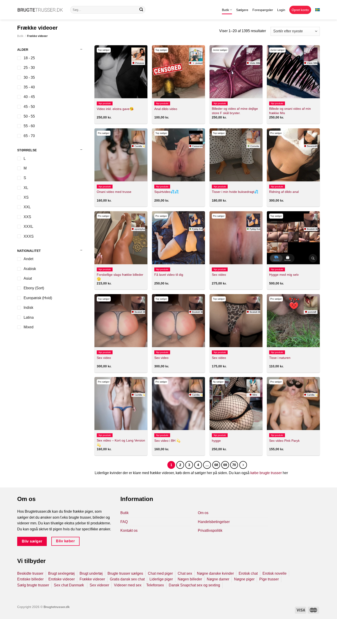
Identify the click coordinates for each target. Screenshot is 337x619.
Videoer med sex (127, 585)
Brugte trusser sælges (125, 573)
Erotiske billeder (30, 579)
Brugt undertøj (91, 573)
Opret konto (300, 10)
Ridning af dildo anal (284, 192)
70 (234, 465)
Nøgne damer (218, 579)
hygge (216, 440)
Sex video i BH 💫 (167, 440)
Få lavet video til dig (168, 274)
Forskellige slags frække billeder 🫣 (120, 277)
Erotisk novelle (274, 573)
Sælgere (242, 10)
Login (281, 10)
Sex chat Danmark (69, 585)
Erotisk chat (248, 573)
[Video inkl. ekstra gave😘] (120, 71)
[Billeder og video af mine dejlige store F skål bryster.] (236, 71)
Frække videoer (92, 579)
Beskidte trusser (30, 573)
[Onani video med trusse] (120, 154)
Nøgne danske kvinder (215, 573)
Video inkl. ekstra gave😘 (115, 109)
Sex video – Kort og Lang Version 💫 (121, 443)
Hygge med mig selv (284, 274)
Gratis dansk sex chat (127, 579)
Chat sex (185, 573)
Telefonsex (155, 585)
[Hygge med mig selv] (293, 237)
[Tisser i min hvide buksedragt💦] (236, 154)
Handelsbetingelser (214, 522)
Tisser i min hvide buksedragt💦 (235, 192)
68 (216, 465)
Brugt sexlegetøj (61, 573)
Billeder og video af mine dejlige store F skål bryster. (235, 111)
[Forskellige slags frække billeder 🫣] (120, 237)
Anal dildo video (165, 109)
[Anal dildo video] (178, 71)
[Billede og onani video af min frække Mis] (293, 71)
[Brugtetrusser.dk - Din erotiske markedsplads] (40, 10)
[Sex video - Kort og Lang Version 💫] (120, 403)
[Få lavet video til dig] (178, 237)
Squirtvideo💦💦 (166, 192)
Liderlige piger (161, 579)
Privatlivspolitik (210, 530)
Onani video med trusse (114, 192)
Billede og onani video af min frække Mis (290, 111)
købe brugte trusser (266, 473)
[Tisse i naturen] (293, 320)
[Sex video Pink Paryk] (293, 403)
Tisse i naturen (279, 358)
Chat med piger (160, 573)
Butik (225, 10)
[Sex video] (236, 237)
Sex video (219, 274)
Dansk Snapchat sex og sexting (194, 585)
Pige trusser (269, 579)
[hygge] (236, 403)
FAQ (124, 522)
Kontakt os (129, 530)
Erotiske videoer (61, 579)
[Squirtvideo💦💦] (178, 154)
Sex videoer (99, 585)
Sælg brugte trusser (33, 585)
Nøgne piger (244, 579)
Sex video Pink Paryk (284, 440)
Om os (203, 513)
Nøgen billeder (190, 579)
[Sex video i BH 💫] (178, 403)
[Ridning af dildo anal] (293, 154)
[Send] (141, 10)
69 (225, 465)
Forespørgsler (262, 10)
